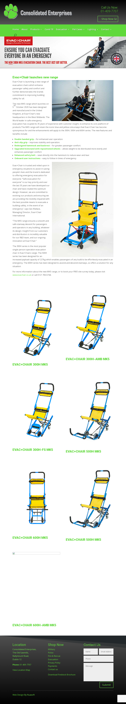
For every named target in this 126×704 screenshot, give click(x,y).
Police (50, 652)
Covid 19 (49, 29)
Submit (106, 684)
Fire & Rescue (54, 656)
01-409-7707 (109, 11)
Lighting (92, 29)
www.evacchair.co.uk (22, 275)
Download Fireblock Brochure (61, 674)
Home (16, 29)
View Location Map (21, 670)
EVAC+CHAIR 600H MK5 (30, 538)
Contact (105, 29)
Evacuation (61, 29)
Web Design (18, 694)
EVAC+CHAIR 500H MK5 (83, 451)
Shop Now (107, 19)
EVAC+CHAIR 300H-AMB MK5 (88, 359)
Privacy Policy (54, 662)
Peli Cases (77, 29)
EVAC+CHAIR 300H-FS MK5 (33, 450)
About (25, 29)
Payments (52, 666)
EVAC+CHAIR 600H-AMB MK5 (34, 625)
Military (51, 649)
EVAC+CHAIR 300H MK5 (30, 364)
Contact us (53, 669)
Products (35, 29)
